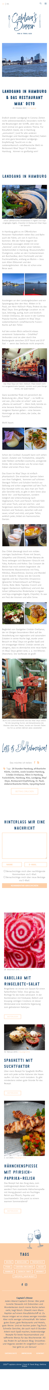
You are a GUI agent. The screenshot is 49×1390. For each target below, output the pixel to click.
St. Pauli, (40, 780)
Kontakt (40, 1353)
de (3, 4)
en (8, 4)
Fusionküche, (9, 777)
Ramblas (9, 1271)
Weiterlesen (12, 1017)
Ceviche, (15, 771)
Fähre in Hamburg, (34, 774)
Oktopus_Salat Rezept (24, 1276)
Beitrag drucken (24, 791)
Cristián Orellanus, (15, 774)
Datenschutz (11, 1353)
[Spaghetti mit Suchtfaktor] (24, 1037)
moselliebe (22, 1262)
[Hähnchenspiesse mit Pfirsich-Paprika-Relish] (24, 1128)
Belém (9, 1262)
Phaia (7, 1267)
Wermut (40, 1271)
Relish (41, 1267)
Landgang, (36, 777)
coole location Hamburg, (32, 771)
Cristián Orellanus (24, 1267)
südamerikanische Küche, (17, 783)
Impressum (27, 1353)
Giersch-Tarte (24, 1271)
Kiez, (28, 777)
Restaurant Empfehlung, (23, 780)
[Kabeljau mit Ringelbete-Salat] (24, 940)
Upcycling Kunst (37, 783)
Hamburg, (21, 777)
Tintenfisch (37, 1262)
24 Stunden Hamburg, (23, 768)
